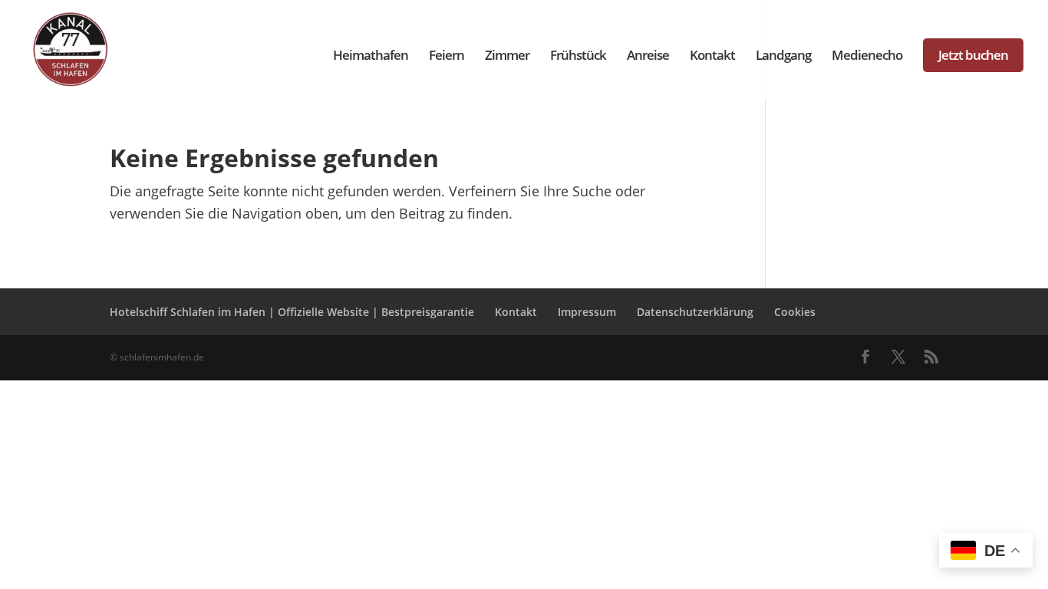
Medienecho (867, 57)
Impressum (587, 311)
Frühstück (578, 57)
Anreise (648, 57)
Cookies (795, 311)
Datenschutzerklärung (695, 311)
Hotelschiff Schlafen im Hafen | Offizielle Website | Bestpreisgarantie (292, 311)
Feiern (446, 57)
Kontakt (712, 57)
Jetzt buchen (973, 55)
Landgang (783, 57)
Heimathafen (370, 57)
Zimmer (507, 57)
